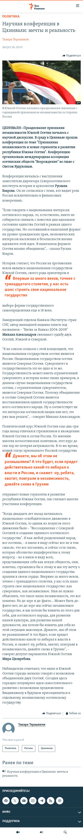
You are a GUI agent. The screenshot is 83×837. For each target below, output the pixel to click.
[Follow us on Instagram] (32, 800)
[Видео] (18, 832)
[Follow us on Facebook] (6, 800)
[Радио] (41, 832)
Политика (10, 16)
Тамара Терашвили (15, 39)
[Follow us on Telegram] (41, 800)
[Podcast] (59, 800)
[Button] (71, 55)
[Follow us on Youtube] (24, 800)
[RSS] (50, 800)
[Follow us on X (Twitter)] (15, 800)
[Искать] (65, 832)
